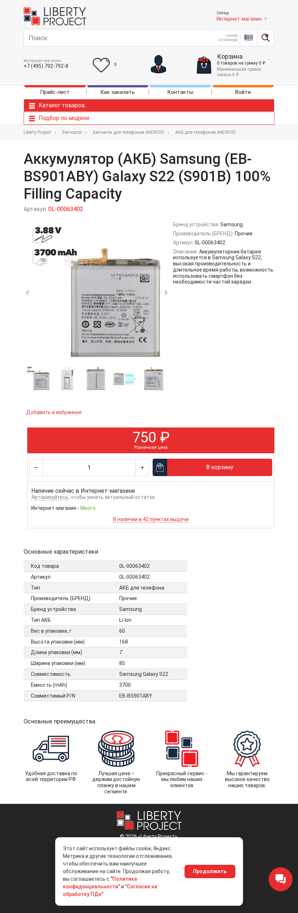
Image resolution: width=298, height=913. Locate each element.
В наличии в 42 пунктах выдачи (151, 519)
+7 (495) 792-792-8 (46, 66)
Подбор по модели (64, 118)
